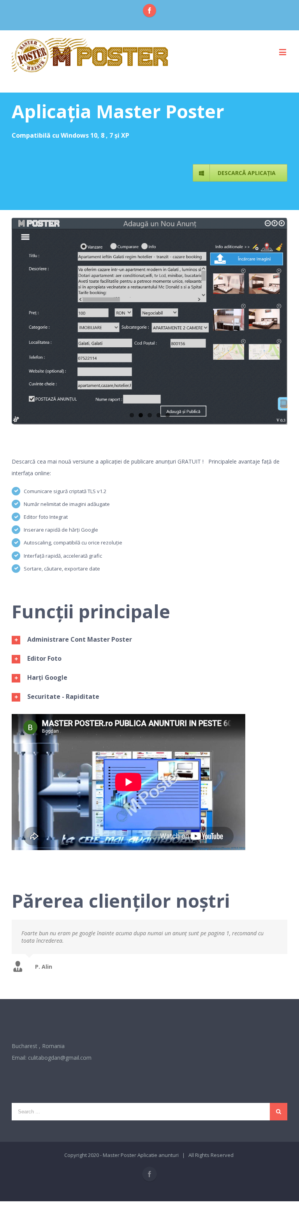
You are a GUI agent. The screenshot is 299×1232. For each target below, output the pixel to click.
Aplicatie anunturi (158, 1155)
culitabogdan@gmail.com (59, 1057)
